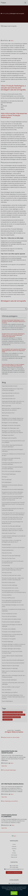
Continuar (14, 893)
